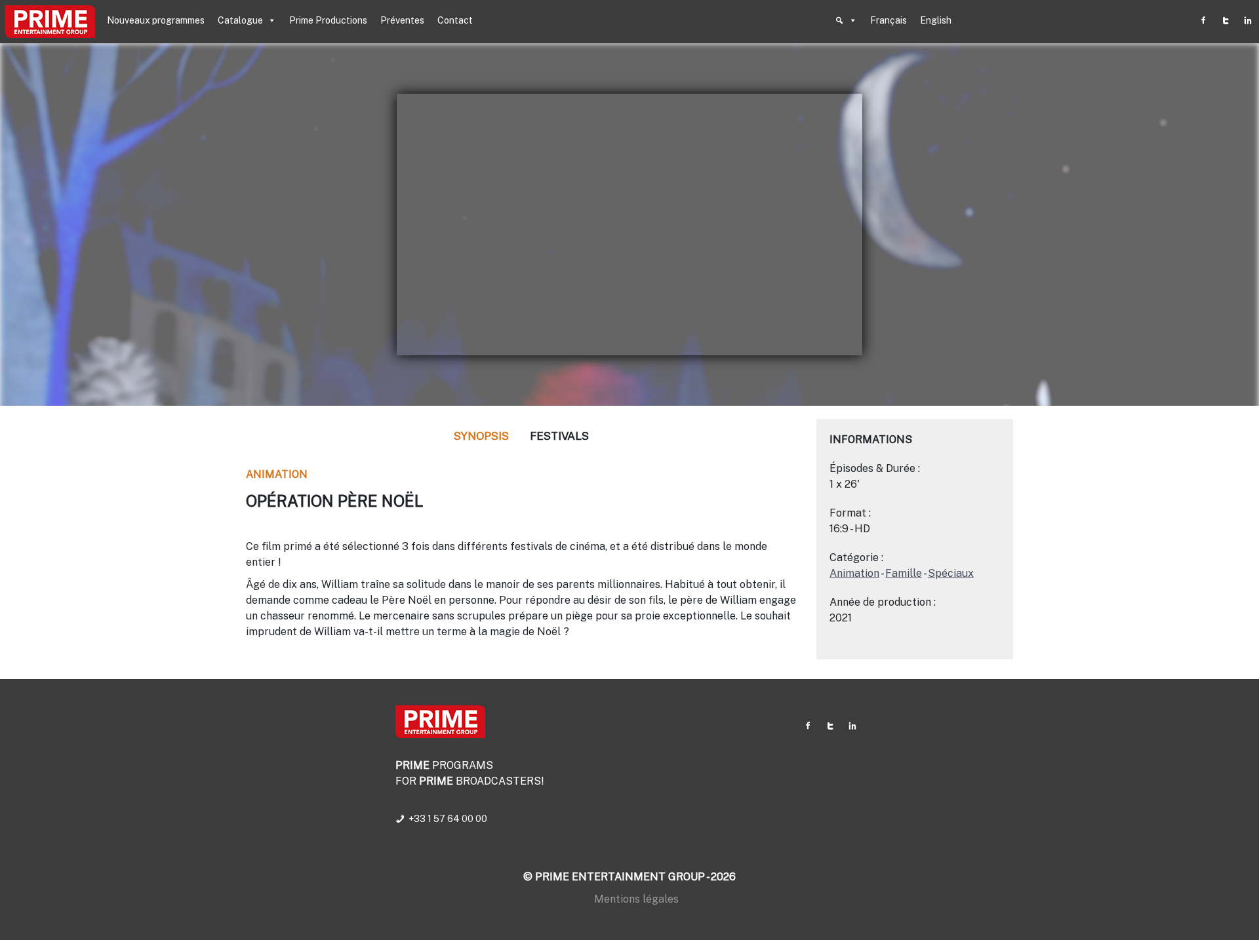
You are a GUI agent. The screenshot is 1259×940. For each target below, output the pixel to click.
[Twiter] (1225, 20)
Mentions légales (636, 899)
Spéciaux (951, 573)
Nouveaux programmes (156, 20)
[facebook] (1203, 20)
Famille (903, 573)
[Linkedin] (1248, 20)
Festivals (559, 435)
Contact (455, 20)
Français (888, 20)
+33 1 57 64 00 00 (448, 818)
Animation (277, 474)
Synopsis (481, 435)
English (935, 20)
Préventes (402, 20)
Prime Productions (328, 20)
